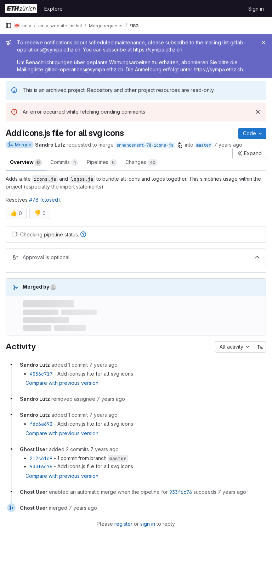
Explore (53, 9)
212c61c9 (41, 458)
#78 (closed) (44, 200)
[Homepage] (21, 8)
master (203, 145)
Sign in (256, 9)
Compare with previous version (62, 383)
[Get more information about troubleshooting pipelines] (83, 234)
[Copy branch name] (180, 145)
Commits (63, 162)
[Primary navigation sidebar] (8, 25)
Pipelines (101, 162)
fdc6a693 (41, 424)
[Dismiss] (258, 112)
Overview (25, 162)
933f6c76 (41, 466)
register (123, 524)
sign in (147, 524)
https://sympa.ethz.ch (157, 50)
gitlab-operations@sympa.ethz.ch (84, 69)
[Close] (263, 42)
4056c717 (41, 374)
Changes (140, 162)
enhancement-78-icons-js (145, 145)
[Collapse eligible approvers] (257, 257)
